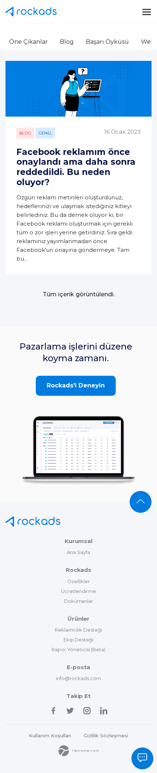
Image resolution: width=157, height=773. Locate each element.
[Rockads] (32, 521)
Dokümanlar (78, 601)
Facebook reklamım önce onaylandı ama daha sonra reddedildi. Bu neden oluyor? (75, 167)
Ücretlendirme (78, 591)
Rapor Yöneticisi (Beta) (78, 649)
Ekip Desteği (79, 640)
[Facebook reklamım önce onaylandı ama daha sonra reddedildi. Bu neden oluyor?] (78, 89)
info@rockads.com (78, 678)
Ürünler (78, 618)
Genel (45, 133)
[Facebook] (53, 710)
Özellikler (78, 581)
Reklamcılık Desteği (78, 630)
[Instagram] (87, 710)
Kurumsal (79, 541)
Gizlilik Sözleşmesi (106, 735)
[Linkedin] (103, 710)
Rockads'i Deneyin (76, 385)
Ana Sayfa (78, 552)
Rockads (31, 11)
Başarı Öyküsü (107, 41)
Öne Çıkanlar (28, 41)
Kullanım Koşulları (50, 735)
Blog (67, 41)
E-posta (78, 667)
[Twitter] (70, 710)
